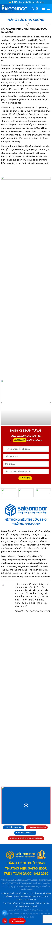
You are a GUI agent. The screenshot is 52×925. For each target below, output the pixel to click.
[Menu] (48, 8)
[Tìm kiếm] (33, 8)
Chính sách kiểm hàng (26, 899)
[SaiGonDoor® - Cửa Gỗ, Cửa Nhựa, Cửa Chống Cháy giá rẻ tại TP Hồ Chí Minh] (15, 8)
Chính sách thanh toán (37, 896)
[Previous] (1, 402)
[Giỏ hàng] (43, 8)
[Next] (50, 402)
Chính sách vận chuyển (28, 906)
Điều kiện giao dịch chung (16, 896)
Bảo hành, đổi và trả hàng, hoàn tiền (18, 903)
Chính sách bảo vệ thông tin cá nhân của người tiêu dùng (26, 893)
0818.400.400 (17, 921)
